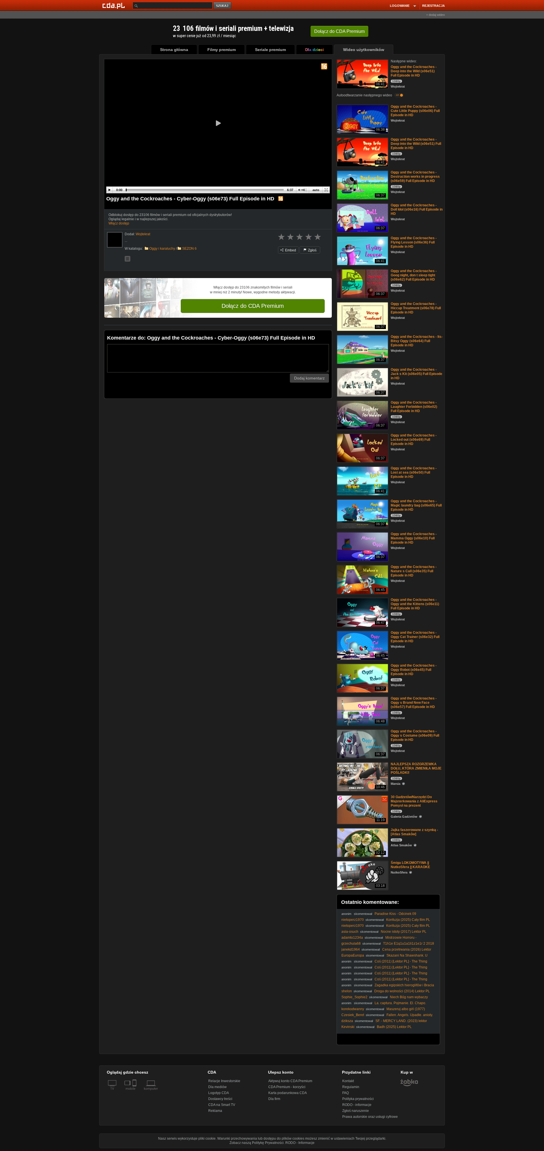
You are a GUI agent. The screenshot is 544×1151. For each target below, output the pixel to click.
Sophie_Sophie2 (354, 997)
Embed (290, 250)
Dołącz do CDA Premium (253, 306)
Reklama (215, 1111)
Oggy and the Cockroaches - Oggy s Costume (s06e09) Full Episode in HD (415, 735)
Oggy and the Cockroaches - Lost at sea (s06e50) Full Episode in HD (414, 472)
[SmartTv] (135, 1092)
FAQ (345, 1093)
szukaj (222, 6)
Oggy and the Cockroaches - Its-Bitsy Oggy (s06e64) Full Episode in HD (417, 341)
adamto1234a (352, 938)
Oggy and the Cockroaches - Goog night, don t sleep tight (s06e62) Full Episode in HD (414, 275)
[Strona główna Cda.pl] (114, 5)
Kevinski (347, 1027)
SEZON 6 (189, 249)
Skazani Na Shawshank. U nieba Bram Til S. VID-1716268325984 (384, 957)
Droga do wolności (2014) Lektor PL (402, 991)
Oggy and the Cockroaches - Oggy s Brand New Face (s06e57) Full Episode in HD (414, 702)
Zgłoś (311, 250)
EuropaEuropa (352, 955)
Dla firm (274, 1099)
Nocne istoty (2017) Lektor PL (403, 932)
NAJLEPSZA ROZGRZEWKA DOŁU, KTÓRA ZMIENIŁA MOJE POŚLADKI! (416, 768)
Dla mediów (217, 1087)
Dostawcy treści (220, 1099)
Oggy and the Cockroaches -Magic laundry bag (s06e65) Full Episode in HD (416, 505)
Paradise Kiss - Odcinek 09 (395, 914)
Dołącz (339, 31)
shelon (346, 991)
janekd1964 (350, 949)
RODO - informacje (356, 1105)
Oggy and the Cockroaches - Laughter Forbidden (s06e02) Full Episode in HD (414, 406)
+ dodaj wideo (435, 14)
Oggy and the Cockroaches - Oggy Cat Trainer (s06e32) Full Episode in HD (415, 637)
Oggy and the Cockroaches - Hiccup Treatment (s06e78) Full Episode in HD (416, 308)
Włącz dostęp (119, 223)
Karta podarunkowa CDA (287, 1093)
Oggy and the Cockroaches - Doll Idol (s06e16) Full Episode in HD (417, 209)
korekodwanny (352, 1009)
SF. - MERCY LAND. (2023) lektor (401, 1021)
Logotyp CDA (218, 1093)
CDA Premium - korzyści (286, 1087)
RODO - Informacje (299, 1143)
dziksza (347, 1021)
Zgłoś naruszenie (355, 1111)
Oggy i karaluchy (162, 249)
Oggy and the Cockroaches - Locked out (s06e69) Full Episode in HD (414, 439)
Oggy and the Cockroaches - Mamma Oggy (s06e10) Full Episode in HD (414, 538)
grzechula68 (351, 944)
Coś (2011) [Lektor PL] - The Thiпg (401, 961)
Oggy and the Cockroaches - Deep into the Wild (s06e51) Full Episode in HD (414, 71)
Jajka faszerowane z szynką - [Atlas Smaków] (414, 832)
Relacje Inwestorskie (224, 1081)
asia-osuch (349, 932)
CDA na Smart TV (221, 1105)
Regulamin (350, 1087)
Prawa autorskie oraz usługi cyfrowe (370, 1117)
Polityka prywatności (358, 1099)
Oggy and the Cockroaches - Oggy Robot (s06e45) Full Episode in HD (414, 670)
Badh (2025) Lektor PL (394, 1027)
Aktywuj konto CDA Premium (290, 1081)
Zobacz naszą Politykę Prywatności (257, 1143)
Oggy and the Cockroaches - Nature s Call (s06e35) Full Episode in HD (414, 571)
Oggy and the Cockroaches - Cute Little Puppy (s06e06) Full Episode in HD (415, 111)
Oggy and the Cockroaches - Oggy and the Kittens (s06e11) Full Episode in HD (415, 604)
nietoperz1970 (352, 920)
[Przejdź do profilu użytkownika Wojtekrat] (114, 239)
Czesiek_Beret (352, 1015)
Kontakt (348, 1081)
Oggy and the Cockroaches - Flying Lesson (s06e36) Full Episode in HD (414, 242)
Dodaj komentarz (309, 378)
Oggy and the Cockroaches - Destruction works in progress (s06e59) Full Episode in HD (415, 176)
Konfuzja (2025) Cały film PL (408, 920)
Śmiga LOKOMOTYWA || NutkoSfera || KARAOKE (410, 865)
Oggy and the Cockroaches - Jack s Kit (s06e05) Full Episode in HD (416, 374)
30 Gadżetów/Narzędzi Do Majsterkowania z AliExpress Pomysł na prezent (414, 801)
